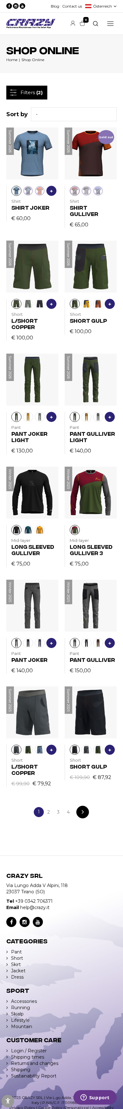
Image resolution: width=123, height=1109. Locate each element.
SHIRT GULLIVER (84, 210)
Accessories (24, 1001)
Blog (55, 6)
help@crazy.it (35, 907)
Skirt (16, 964)
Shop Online (32, 59)
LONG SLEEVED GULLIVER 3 (91, 549)
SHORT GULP (88, 320)
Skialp (17, 1014)
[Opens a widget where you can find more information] (95, 1098)
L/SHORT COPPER (24, 323)
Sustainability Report (33, 1076)
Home (11, 59)
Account (73, 23)
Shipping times (27, 1057)
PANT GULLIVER (92, 660)
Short (17, 958)
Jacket (18, 971)
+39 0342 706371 (34, 901)
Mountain (21, 1026)
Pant (16, 952)
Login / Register (29, 1051)
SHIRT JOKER (30, 207)
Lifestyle (20, 1020)
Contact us (72, 6)
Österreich (102, 6)
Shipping (20, 1069)
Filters (31, 92)
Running (20, 1007)
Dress (17, 977)
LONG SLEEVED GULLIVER (32, 549)
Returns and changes (34, 1063)
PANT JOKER (29, 660)
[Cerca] (95, 23)
